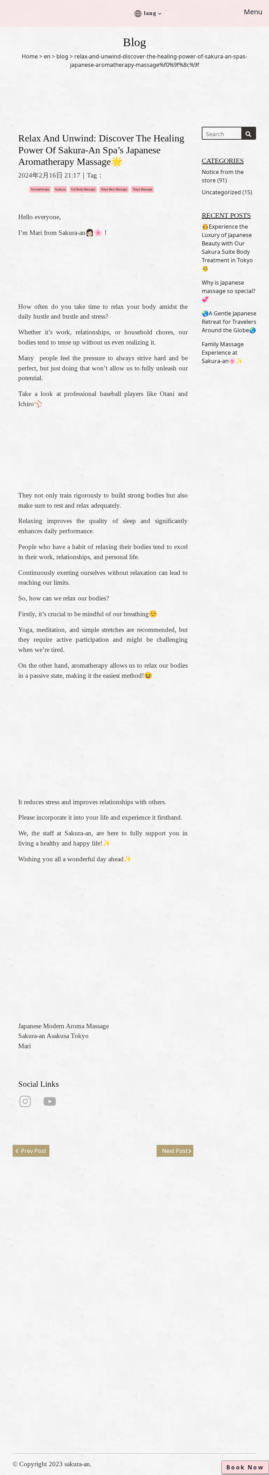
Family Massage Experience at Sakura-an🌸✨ (223, 352)
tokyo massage (142, 189)
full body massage (83, 189)
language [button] (151, 1347)
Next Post (175, 1151)
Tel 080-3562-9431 (39, 1401)
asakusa (60, 189)
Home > (32, 56)
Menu (253, 11)
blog (62, 56)
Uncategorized (221, 192)
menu (146, 1302)
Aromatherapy (40, 189)
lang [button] (150, 13)
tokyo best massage (114, 189)
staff (145, 1291)
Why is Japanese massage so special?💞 (228, 291)
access (147, 1313)
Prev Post (33, 1151)
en (47, 56)
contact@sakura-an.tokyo (47, 1412)
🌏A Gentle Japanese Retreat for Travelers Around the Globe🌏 (229, 321)
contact (148, 1325)
